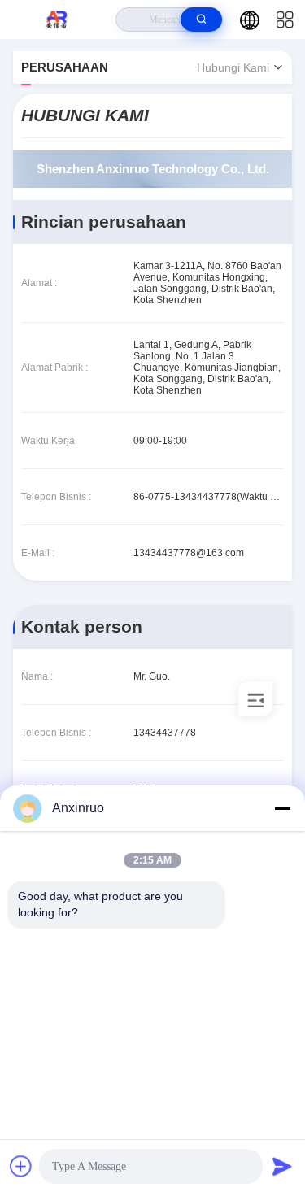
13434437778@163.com (188, 553)
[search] (201, 19)
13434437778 (164, 732)
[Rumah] (58, 19)
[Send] (282, 1166)
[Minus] (282, 808)
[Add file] (21, 1166)
